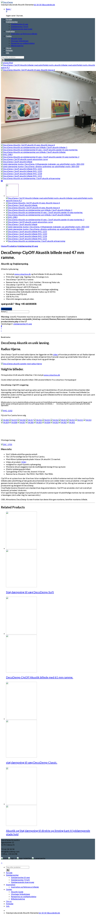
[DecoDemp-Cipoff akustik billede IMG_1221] (21, 176)
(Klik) (23, 462)
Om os (8, 48)
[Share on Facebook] (1, 326)
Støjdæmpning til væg (19, 24)
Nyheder (9, 50)
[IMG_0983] (6, 154)
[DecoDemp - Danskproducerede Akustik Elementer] (7, 2)
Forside (9, 19)
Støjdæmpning (12, 22)
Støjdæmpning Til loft (19, 27)
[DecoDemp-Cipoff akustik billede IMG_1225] (21, 169)
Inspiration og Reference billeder (24, 34)
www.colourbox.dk (22, 274)
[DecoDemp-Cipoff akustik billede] (16, 161)
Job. (7, 53)
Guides (9, 36)
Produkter (12, 246)
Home (4, 246)
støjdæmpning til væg (28, 246)
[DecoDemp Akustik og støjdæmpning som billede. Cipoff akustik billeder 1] (34, 147)
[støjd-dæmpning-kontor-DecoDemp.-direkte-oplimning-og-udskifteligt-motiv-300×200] (40, 166)
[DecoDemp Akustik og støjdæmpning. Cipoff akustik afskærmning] (30, 178)
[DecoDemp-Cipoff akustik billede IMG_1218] (21, 173)
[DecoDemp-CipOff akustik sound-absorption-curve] (24, 159)
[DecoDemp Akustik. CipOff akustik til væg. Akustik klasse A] (28, 70)
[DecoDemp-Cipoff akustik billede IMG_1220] (21, 171)
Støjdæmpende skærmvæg (21, 29)
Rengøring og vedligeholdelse (23, 43)
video (55, 354)
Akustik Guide (16, 38)
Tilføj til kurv (6, 309)
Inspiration (10, 31)
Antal (3, 311)
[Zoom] (2, 181)
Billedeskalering (17, 46)
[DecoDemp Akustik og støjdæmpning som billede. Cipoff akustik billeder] (33, 152)
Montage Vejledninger (20, 41)
